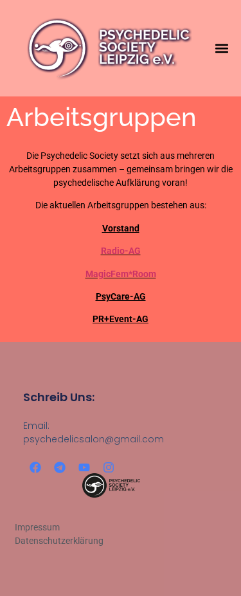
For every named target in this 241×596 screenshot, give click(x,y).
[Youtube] (84, 467)
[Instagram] (108, 467)
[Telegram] (60, 467)
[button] (221, 48)
